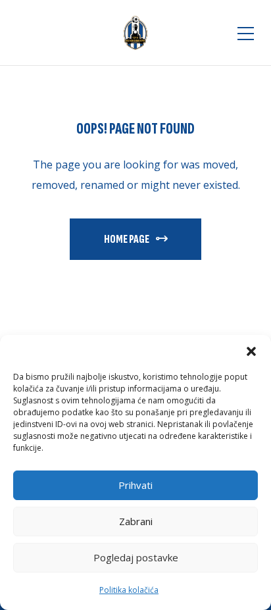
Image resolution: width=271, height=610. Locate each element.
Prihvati (135, 485)
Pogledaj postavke (135, 557)
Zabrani (136, 521)
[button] (251, 351)
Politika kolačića (129, 590)
